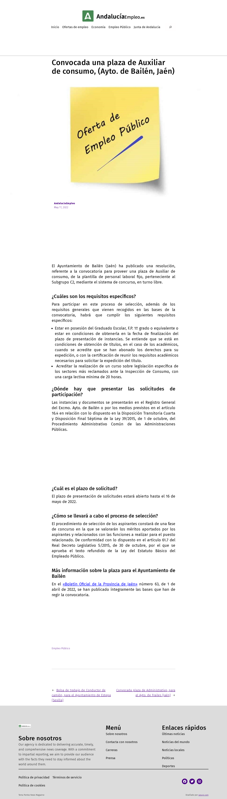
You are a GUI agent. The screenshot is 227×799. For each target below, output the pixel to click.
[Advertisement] (113, 240)
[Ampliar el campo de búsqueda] (170, 27)
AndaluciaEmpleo (64, 203)
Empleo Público (61, 648)
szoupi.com (203, 795)
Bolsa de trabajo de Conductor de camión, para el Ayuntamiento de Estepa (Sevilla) (81, 695)
